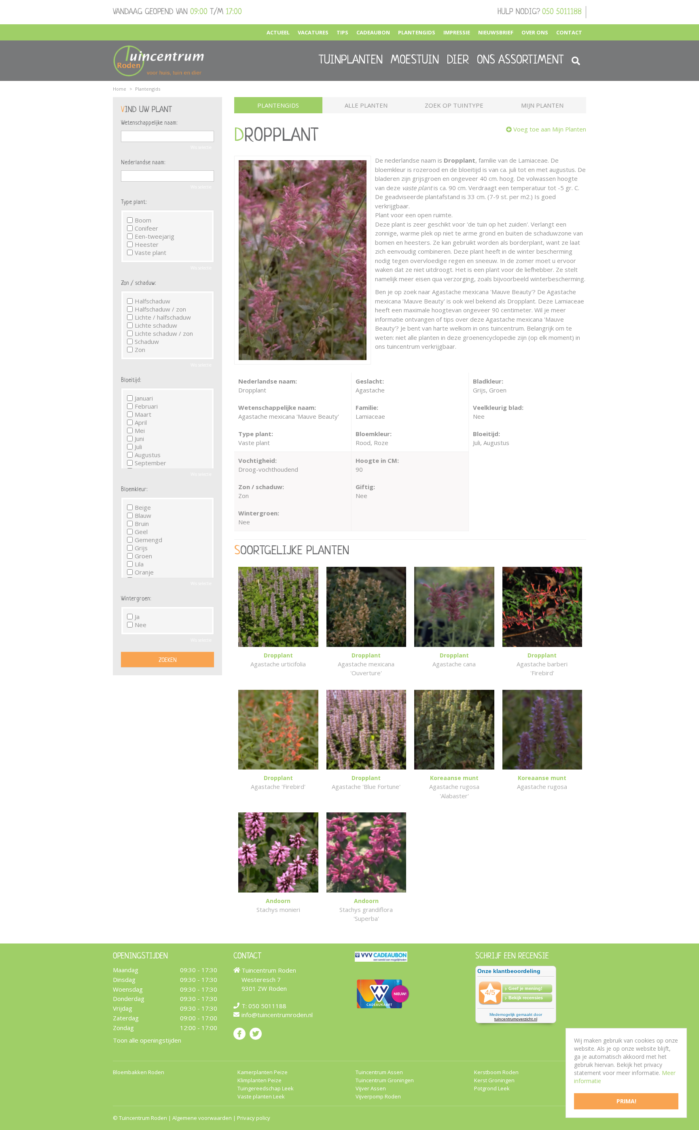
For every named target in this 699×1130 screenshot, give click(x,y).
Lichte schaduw (156, 325)
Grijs (141, 548)
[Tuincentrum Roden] (158, 61)
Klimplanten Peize (259, 1080)
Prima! (626, 1101)
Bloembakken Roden (138, 1072)
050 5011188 (562, 12)
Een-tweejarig (154, 236)
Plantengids (278, 105)
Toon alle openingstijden (147, 1040)
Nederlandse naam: (143, 162)
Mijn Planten (542, 105)
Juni (139, 438)
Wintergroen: (136, 599)
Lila (139, 564)
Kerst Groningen (494, 1080)
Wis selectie (201, 147)
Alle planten (366, 105)
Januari (144, 398)
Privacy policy (253, 1118)
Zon (140, 349)
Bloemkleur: (134, 489)
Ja (137, 616)
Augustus (148, 455)
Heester (147, 244)
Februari (146, 406)
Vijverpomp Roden (378, 1097)
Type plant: (133, 202)
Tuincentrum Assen (379, 1072)
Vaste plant (150, 252)
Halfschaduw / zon (160, 309)
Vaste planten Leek (261, 1097)
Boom (143, 220)
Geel (141, 531)
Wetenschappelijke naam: (149, 123)
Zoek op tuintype (454, 105)
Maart (143, 414)
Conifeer (146, 228)
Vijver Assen (371, 1088)
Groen (143, 556)
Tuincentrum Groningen (385, 1080)
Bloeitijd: (131, 380)
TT (256, 1033)
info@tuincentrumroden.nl (277, 1015)
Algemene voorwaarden (202, 1118)
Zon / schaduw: (138, 283)
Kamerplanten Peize (262, 1072)
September (150, 463)
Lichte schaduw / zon (164, 333)
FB (239, 1033)
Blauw (143, 515)
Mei (140, 430)
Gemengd (148, 540)
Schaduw (147, 341)
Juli (138, 446)
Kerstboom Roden (496, 1072)
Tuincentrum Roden (143, 1118)
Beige (143, 507)
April (141, 422)
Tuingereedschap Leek (265, 1088)
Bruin (142, 523)
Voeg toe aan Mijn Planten (549, 129)
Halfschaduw (152, 301)
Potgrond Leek (492, 1088)
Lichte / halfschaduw (163, 317)
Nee (140, 625)
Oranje (144, 572)
